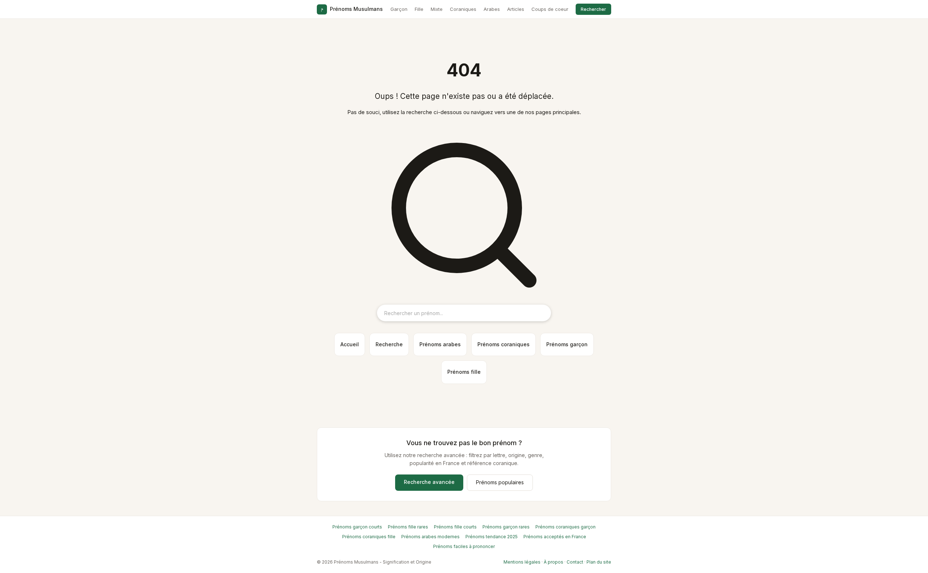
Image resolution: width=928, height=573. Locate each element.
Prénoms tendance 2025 (491, 536)
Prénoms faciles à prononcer (464, 546)
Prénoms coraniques (503, 344)
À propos (553, 562)
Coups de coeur (549, 9)
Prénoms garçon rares (506, 527)
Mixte (437, 9)
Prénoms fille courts (455, 527)
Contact (575, 562)
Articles (515, 9)
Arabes (492, 9)
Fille (419, 9)
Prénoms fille (464, 372)
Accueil (349, 344)
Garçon (398, 9)
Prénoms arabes (440, 344)
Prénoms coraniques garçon (565, 527)
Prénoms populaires (500, 482)
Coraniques (463, 9)
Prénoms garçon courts (357, 527)
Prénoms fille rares (408, 527)
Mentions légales (522, 562)
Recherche (389, 344)
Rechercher (593, 9)
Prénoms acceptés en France (554, 536)
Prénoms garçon (567, 344)
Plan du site (599, 562)
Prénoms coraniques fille (368, 536)
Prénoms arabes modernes (430, 536)
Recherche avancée (429, 482)
